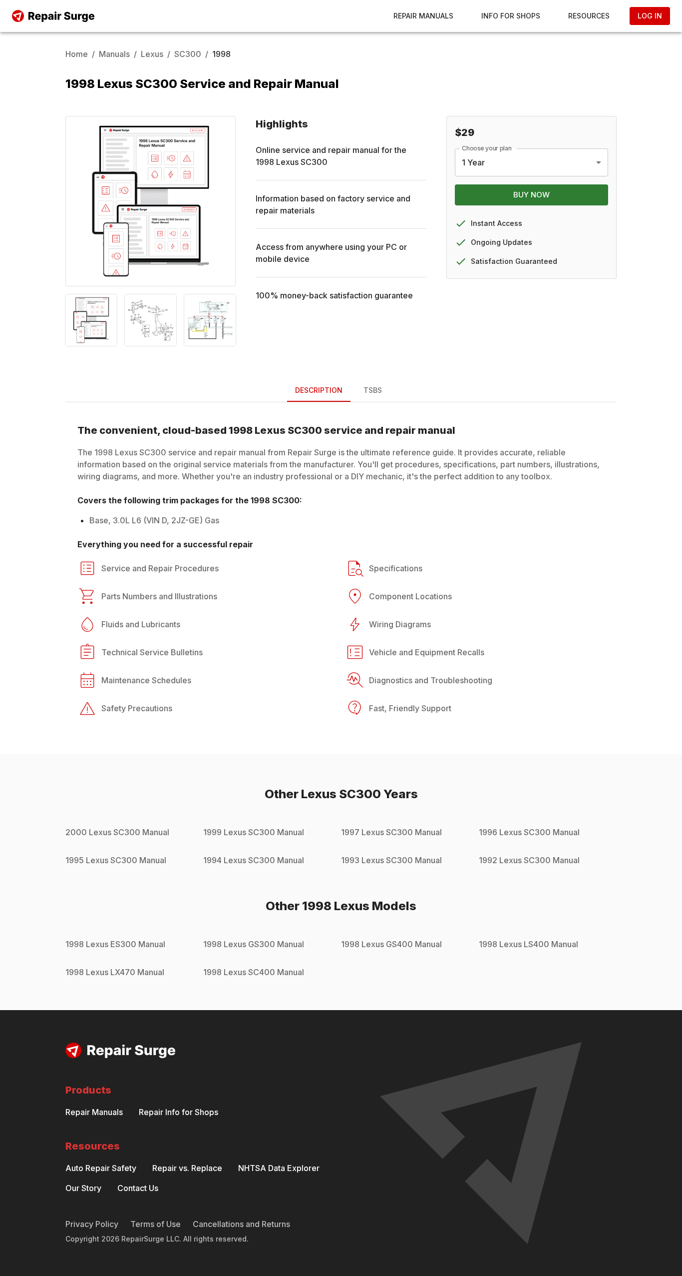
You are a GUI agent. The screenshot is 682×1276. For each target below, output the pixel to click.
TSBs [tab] (372, 390)
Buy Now (531, 194)
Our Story (83, 1188)
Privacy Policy (91, 1224)
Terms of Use (155, 1224)
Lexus (152, 54)
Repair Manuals (423, 15)
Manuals (114, 54)
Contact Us (137, 1188)
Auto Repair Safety (100, 1168)
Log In (650, 15)
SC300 (187, 54)
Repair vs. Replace (187, 1168)
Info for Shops (510, 15)
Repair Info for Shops (178, 1112)
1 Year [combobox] (473, 162)
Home (76, 54)
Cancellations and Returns (241, 1224)
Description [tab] (318, 390)
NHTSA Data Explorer (279, 1168)
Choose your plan (487, 148)
